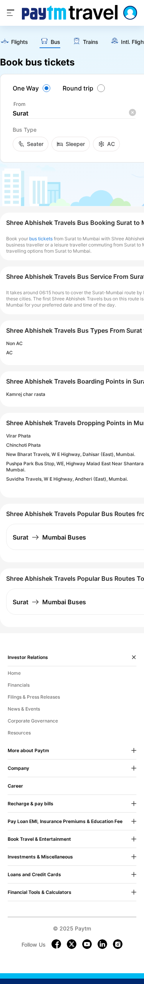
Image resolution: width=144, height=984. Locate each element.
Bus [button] (55, 42)
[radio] (33, 88)
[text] (14, 42)
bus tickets (41, 238)
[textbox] (74, 113)
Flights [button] (19, 42)
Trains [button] (90, 42)
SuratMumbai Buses (49, 537)
